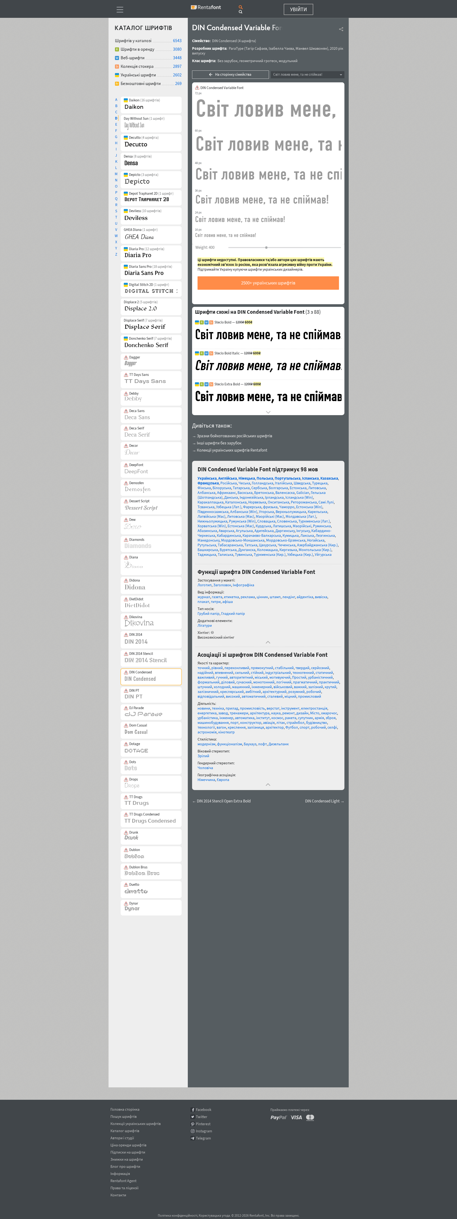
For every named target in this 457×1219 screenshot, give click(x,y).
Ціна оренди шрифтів (128, 1144)
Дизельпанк (278, 743)
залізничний (208, 691)
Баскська (245, 492)
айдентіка (305, 596)
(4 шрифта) (247, 40)
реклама (248, 596)
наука (276, 713)
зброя (331, 717)
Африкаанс (226, 492)
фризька (270, 506)
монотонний (263, 682)
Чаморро (286, 506)
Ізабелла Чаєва (281, 48)
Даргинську (285, 530)
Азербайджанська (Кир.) (317, 544)
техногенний (303, 672)
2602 (177, 75)
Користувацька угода (214, 1215)
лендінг (288, 596)
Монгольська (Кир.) (315, 549)
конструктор (250, 722)
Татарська (241, 487)
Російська (228, 483)
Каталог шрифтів (124, 1130)
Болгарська (278, 487)
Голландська (262, 483)
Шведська (302, 483)
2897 (177, 66)
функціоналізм (229, 743)
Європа (223, 779)
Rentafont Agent (123, 1180)
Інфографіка (243, 584)
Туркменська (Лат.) (314, 521)
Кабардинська (229, 535)
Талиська (225, 554)
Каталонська (236, 502)
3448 (177, 57)
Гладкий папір (233, 613)
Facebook (203, 1109)
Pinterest (203, 1124)
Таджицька (207, 554)
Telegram (203, 1138)
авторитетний (241, 677)
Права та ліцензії (124, 1187)
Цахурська (267, 544)
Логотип (205, 584)
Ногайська (315, 540)
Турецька (320, 483)
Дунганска (246, 549)
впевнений (224, 672)
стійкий (257, 672)
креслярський (232, 691)
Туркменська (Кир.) (270, 554)
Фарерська (252, 506)
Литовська (317, 487)
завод (223, 713)
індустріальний (278, 672)
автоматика (244, 717)
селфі (332, 727)
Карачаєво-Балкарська (262, 535)
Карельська (317, 511)
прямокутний (262, 667)
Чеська (244, 483)
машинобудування (213, 722)
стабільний (284, 667)
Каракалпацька (211, 502)
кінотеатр (226, 732)
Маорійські (302, 525)
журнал (204, 596)
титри (216, 601)
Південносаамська (213, 511)
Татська (250, 544)
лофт (262, 743)
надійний (205, 672)
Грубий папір (208, 613)
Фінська (204, 487)
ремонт (288, 713)
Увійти (298, 9)
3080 (177, 49)
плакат (203, 601)
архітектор (275, 727)
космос (277, 717)
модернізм (206, 743)
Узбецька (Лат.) (228, 506)
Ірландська (274, 497)
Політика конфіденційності (177, 1215)
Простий (299, 677)
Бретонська (264, 492)
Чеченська (286, 544)
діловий (228, 682)
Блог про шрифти (125, 1165)
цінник (262, 596)
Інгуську (303, 530)
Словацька (266, 521)
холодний (222, 686)
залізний (315, 686)
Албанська (206, 492)
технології (206, 727)
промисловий (309, 696)
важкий (300, 686)
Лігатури (205, 625)
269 (178, 83)
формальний (208, 682)
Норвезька (257, 502)
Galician (302, 492)
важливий (206, 677)
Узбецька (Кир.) (300, 554)
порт (234, 722)
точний (204, 667)
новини (204, 708)
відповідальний (211, 696)
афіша (227, 601)
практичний (329, 682)
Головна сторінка (124, 1108)
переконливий (236, 667)
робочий (313, 691)
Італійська (283, 483)
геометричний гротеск (258, 60)
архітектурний (275, 691)
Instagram (204, 1131)
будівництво (316, 722)
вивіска (321, 596)
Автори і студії (122, 1137)
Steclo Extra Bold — (237, 384)
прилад (232, 708)
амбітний (253, 691)
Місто (314, 713)
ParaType (236, 48)
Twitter (201, 1117)
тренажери (239, 713)
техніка (218, 708)
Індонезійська (251, 497)
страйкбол (295, 722)
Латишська (282, 525)
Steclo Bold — (233, 322)
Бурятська (228, 549)
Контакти (118, 1194)
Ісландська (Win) (299, 497)
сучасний (244, 682)
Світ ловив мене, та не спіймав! (297, 74)
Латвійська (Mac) (211, 516)
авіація (269, 722)
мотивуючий (279, 677)
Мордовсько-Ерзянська (285, 540)
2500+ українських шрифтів (268, 283)
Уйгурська (323, 554)
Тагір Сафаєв (256, 48)
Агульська (244, 530)
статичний (324, 672)
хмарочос (329, 713)
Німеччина (206, 779)
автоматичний (254, 696)
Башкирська (208, 549)
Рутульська (207, 544)
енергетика (207, 713)
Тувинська (243, 554)
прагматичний (305, 682)
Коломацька (267, 549)
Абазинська (207, 530)
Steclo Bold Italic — (237, 353)
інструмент (290, 708)
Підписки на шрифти (127, 1151)
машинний (241, 686)
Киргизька (288, 549)
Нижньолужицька (212, 521)
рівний (217, 667)
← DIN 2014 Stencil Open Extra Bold (221, 801)
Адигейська (264, 530)
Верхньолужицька (291, 511)
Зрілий (203, 755)
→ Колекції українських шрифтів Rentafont (229, 450)
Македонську (208, 540)
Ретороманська (304, 502)
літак (280, 722)
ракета (290, 717)
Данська (231, 497)
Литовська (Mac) (240, 516)
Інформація (120, 1172)
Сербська (259, 487)
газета (217, 596)
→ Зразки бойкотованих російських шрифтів (232, 435)
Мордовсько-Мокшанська (242, 540)
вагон (221, 727)
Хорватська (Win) (212, 525)
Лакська (307, 535)
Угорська (266, 511)
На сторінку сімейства (233, 74)
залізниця (255, 727)
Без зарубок (228, 60)
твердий (302, 667)
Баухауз (250, 743)
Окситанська (278, 502)
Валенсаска (285, 492)
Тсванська (206, 506)
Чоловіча (205, 767)
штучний (205, 686)
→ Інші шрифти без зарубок (216, 443)
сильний (242, 672)
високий (233, 696)
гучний (222, 677)
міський (261, 677)
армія (319, 717)
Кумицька (291, 535)
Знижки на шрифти (126, 1158)
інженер (226, 717)
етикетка (231, 596)
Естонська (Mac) (241, 525)
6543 (177, 40)
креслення (237, 727)
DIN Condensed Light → (324, 801)
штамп (275, 596)
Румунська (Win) (242, 521)
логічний (283, 682)
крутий (330, 686)
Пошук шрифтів (123, 1115)
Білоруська (222, 487)
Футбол (291, 727)
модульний (288, 60)
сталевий (275, 696)
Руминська (322, 525)
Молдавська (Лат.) (301, 516)
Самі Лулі (326, 502)
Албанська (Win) (243, 511)
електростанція (314, 708)
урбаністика (208, 717)
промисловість (252, 708)
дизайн (302, 713)
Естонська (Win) (309, 506)
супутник (305, 717)
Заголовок (222, 584)
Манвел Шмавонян (311, 48)
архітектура (259, 713)
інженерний (262, 686)
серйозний (320, 667)
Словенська (287, 521)
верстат (273, 708)
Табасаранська (230, 544)
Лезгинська (325, 535)
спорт (304, 727)
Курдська (263, 525)
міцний (290, 696)
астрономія (207, 732)
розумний (296, 691)
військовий (282, 686)
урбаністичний (320, 677)
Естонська (298, 487)
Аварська (226, 530)
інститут (263, 717)
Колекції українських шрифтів (135, 1122)
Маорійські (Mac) (270, 516)
